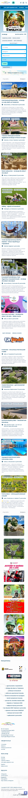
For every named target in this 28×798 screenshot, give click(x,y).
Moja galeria (4, 779)
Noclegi (3, 757)
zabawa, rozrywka (7, 83)
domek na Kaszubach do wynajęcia (14, 695)
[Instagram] (23, 2)
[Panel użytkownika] (13, 2)
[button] (3, 669)
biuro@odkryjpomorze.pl (7, 735)
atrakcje (21, 7)
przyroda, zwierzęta (7, 40)
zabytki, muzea (15, 119)
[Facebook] (20, 2)
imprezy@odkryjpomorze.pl (8, 736)
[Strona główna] (2, 7)
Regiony (3, 764)
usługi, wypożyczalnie (19, 189)
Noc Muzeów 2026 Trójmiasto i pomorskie (14, 708)
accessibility (25, 792)
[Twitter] (26, 2)
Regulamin (3, 777)
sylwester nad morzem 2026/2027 (15, 710)
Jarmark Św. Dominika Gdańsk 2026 (14, 700)
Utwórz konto (4, 775)
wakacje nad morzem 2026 (14, 713)
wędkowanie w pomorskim (14, 715)
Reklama (3, 746)
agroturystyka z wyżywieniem (15, 686)
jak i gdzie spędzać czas (10, 7)
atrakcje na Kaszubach (14, 690)
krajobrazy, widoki (6, 38)
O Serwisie (3, 744)
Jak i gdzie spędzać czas (7, 762)
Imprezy (3, 759)
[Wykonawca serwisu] (20, 794)
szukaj (4, 63)
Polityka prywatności (6, 747)
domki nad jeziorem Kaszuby (14, 698)
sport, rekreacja (18, 40)
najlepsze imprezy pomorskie (15, 705)
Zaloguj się (3, 774)
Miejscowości (4, 766)
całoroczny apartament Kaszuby (15, 693)
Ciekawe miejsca (5, 760)
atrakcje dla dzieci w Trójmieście (15, 688)
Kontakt (3, 749)
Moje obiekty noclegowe (7, 780)
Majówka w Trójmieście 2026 (14, 703)
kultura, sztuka (16, 38)
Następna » (23, 79)
